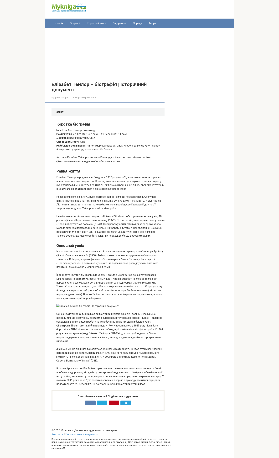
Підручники (119, 23)
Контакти (57, 434)
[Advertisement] (139, 57)
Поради (137, 23)
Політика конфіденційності (81, 434)
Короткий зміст (96, 23)
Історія (59, 23)
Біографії (75, 23)
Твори (152, 23)
